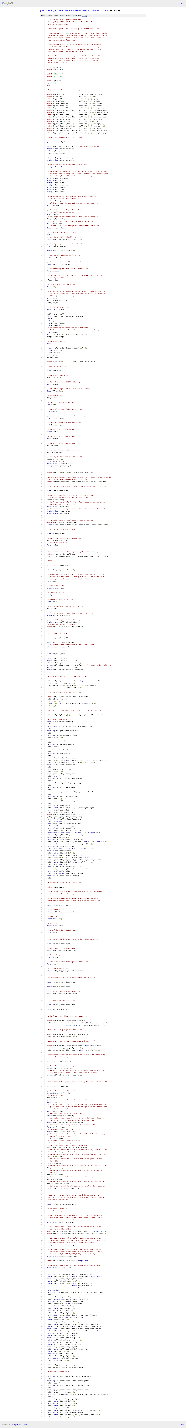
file (84, 16)
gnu (42, 10)
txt (177, 1425)
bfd (106, 10)
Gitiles (13, 1425)
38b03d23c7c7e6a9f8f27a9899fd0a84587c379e (80, 10)
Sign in (181, 3)
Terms (25, 1425)
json (182, 1425)
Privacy (18, 1425)
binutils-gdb (51, 10)
